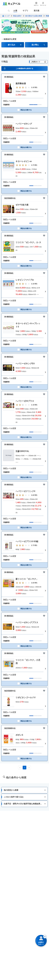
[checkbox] (24, 109)
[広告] (24, 26)
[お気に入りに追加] (44, 76)
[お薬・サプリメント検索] (9, 11)
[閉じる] (45, 936)
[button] (12, 44)
